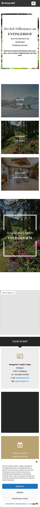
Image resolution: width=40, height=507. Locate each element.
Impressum (32, 503)
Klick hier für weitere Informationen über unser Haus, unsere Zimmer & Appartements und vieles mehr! (20, 53)
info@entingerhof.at (22, 378)
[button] (37, 462)
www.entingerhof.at (22, 381)
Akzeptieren (20, 486)
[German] (36, 503)
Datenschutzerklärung (21, 503)
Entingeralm (20, 238)
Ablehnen (20, 492)
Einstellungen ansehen (20, 499)
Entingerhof (20, 34)
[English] (34, 503)
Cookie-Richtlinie (9, 503)
